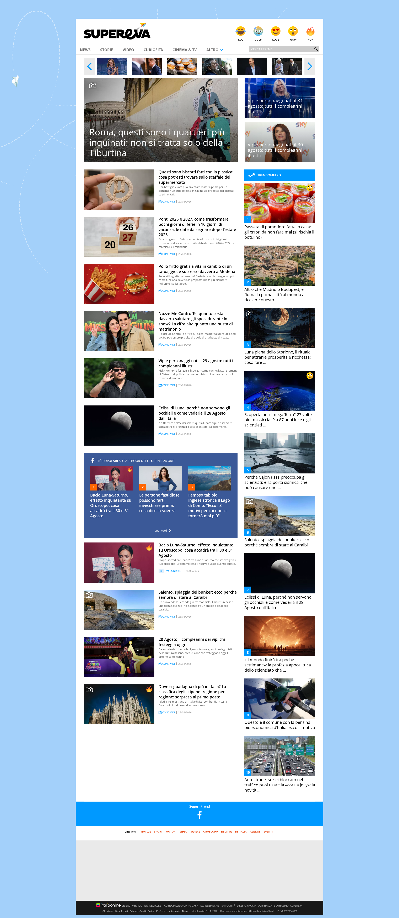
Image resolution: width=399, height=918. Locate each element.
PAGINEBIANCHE (209, 906)
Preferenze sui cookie (168, 911)
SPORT (158, 831)
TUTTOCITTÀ (227, 906)
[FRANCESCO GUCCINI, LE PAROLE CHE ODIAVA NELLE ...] (217, 66)
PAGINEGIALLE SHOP (175, 906)
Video (128, 49)
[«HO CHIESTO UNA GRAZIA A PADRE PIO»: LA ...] (112, 66)
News (85, 49)
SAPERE (195, 831)
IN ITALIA (240, 831)
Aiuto (185, 911)
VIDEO (183, 831)
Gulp (258, 39)
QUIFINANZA (265, 906)
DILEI (240, 906)
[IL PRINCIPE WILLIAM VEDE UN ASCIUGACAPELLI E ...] (252, 66)
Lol (240, 39)
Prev (89, 66)
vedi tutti (161, 530)
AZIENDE (255, 831)
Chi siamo (107, 911)
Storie (106, 49)
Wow (293, 39)
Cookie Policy (146, 911)
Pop (310, 39)
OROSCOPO (210, 831)
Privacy (134, 911)
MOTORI (171, 831)
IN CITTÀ (226, 831)
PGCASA (193, 906)
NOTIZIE (146, 831)
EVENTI (268, 831)
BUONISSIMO (281, 906)
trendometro (269, 175)
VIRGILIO (137, 906)
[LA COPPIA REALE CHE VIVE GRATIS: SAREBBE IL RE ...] (287, 66)
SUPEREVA (296, 906)
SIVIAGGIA (250, 906)
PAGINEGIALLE (152, 906)
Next (309, 66)
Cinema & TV (184, 49)
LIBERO (126, 906)
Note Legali (121, 911)
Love (275, 39)
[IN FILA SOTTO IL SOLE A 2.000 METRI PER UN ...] (182, 66)
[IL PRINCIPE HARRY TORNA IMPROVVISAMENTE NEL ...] (147, 66)
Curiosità (153, 49)
